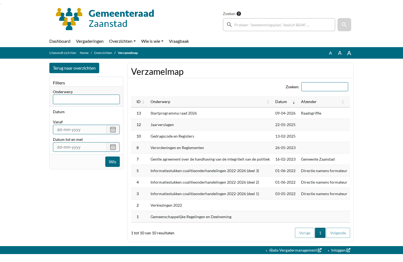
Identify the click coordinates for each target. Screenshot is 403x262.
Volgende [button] (338, 232)
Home (84, 53)
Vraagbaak (179, 41)
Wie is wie (150, 41)
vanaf (58, 121)
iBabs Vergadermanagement (293, 250)
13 (139, 113)
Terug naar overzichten (74, 67)
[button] (344, 24)
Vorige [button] (304, 232)
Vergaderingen (90, 41)
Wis (112, 161)
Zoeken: (292, 86)
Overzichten (120, 41)
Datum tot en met (68, 139)
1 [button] (322, 232)
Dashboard (59, 41)
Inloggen (338, 250)
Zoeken (229, 13)
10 (139, 136)
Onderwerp (63, 91)
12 (139, 124)
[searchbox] (279, 24)
